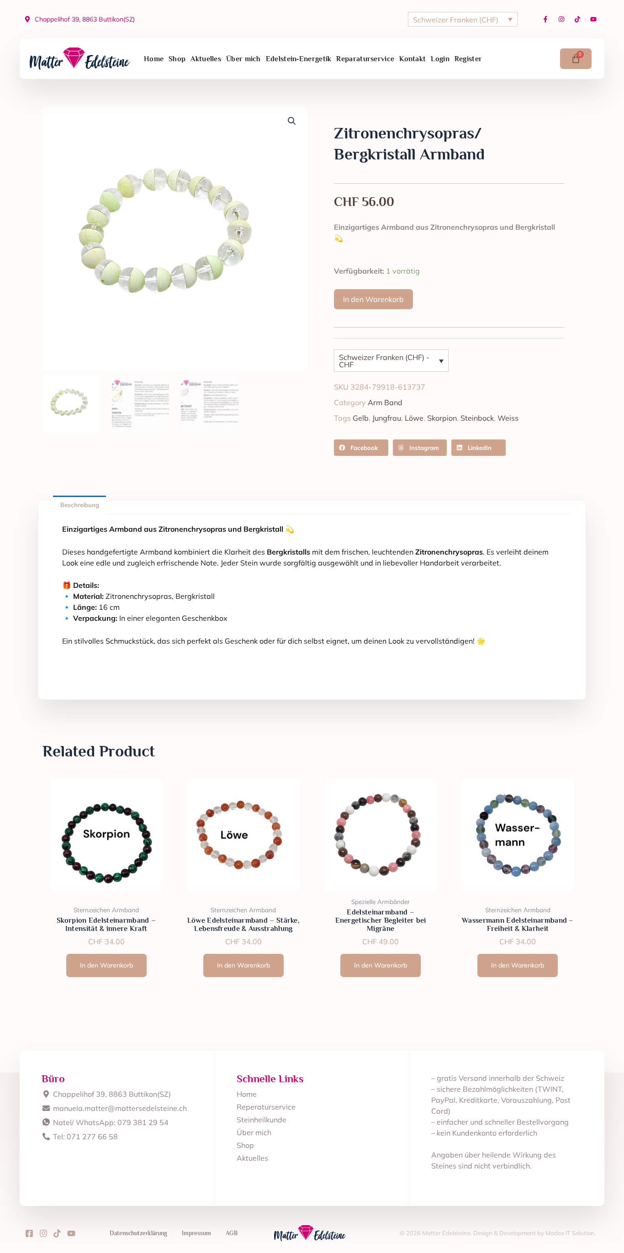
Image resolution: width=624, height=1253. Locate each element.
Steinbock (477, 418)
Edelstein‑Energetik (299, 59)
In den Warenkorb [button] (106, 965)
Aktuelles (205, 59)
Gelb (361, 418)
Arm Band (385, 402)
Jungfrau (386, 418)
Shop (177, 59)
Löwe (414, 418)
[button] (292, 121)
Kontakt (412, 59)
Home (154, 59)
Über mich (243, 59)
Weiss (507, 418)
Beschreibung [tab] (79, 504)
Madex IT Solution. (570, 1233)
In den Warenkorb (373, 299)
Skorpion (442, 418)
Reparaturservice (365, 59)
